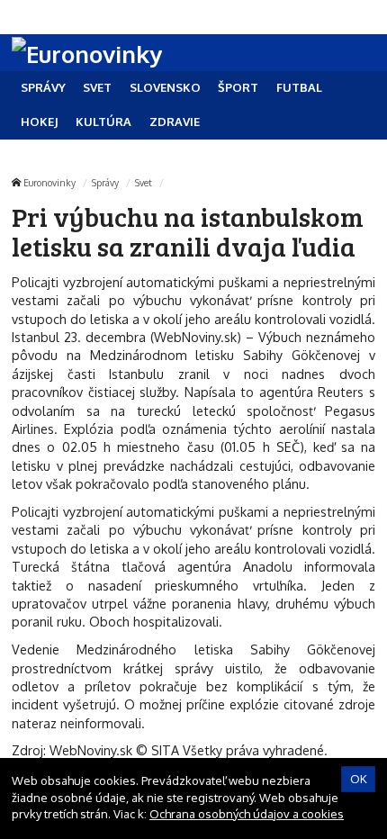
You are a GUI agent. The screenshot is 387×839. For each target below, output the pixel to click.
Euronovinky (49, 182)
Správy (105, 182)
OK (358, 778)
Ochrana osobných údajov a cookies (246, 814)
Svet (143, 182)
